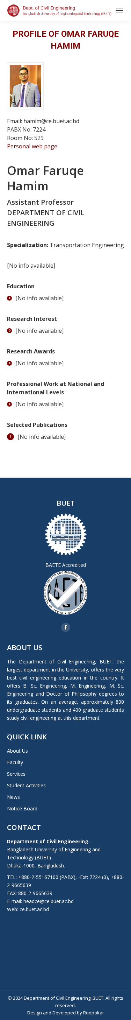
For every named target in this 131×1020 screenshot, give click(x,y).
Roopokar (93, 1013)
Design (34, 1013)
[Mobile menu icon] (119, 10)
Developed (64, 1013)
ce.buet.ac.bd (34, 909)
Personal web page (32, 146)
